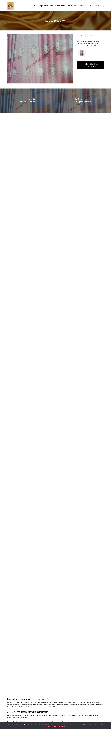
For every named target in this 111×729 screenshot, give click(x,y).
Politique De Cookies (59, 726)
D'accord (49, 726)
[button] (90, 65)
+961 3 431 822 (94, 5)
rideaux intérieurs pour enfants (20, 702)
